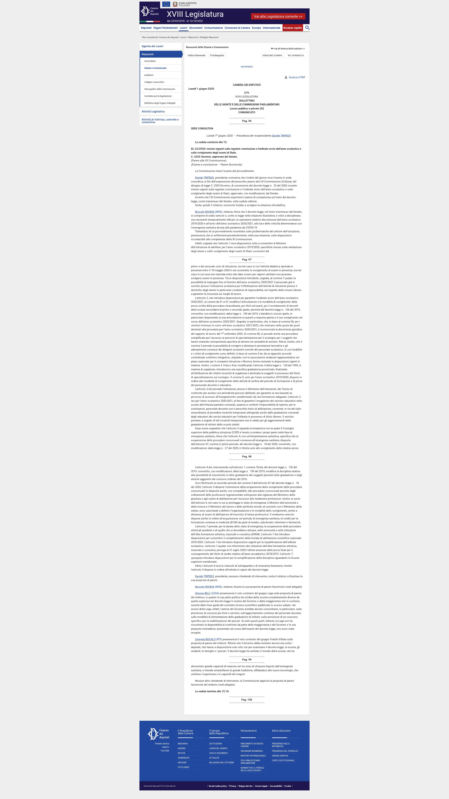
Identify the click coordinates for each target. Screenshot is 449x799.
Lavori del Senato (218, 748)
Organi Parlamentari (165, 28)
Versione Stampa (272, 55)
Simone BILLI (202, 593)
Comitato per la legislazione (158, 96)
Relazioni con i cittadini (221, 762)
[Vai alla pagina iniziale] (149, 21)
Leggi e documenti (218, 753)
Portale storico (162, 743)
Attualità (214, 757)
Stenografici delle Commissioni (159, 89)
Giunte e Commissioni (155, 68)
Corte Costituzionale (283, 760)
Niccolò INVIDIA (204, 211)
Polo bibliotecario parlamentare (250, 761)
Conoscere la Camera (237, 28)
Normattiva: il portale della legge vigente (252, 769)
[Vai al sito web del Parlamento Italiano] (185, 7)
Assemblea (150, 61)
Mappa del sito (246, 786)
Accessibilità (276, 786)
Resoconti (193, 37)
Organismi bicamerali (252, 751)
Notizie (181, 753)
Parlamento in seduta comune (252, 745)
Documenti (195, 28)
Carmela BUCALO (205, 639)
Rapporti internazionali (253, 755)
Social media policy (218, 786)
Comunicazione (213, 28)
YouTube (164, 750)
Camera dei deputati (169, 37)
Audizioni (148, 75)
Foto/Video (183, 767)
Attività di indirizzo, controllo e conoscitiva (160, 120)
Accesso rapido (292, 28)
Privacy (232, 786)
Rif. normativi (296, 55)
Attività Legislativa (153, 111)
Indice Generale (196, 55)
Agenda (181, 748)
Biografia (183, 743)
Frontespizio (217, 55)
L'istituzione (215, 743)
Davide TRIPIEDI (281, 135)
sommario (247, 66)
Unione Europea (280, 755)
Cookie (287, 786)
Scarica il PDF (297, 77)
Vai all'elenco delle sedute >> (289, 48)
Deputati (146, 28)
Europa (256, 28)
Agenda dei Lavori (152, 46)
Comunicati (183, 757)
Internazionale (271, 28)
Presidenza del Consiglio (285, 751)
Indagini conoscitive (154, 82)
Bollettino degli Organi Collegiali (159, 103)
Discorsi (182, 762)
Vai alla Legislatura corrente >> (278, 16)
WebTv (165, 747)
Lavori (183, 28)
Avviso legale (261, 786)
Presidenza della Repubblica (281, 745)
